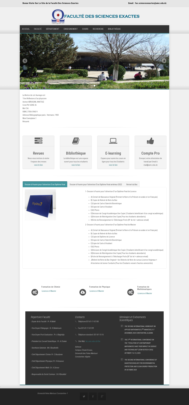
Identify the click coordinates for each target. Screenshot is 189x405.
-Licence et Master (48, 291)
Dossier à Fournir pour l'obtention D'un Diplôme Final (45, 184)
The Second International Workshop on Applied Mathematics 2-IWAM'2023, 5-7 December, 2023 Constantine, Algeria (140, 329)
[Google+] (102, 396)
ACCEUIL (26, 29)
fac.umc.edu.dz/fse (93, 341)
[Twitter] (84, 396)
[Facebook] (93, 396)
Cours (85, 29)
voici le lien (38, 165)
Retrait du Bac (132, 184)
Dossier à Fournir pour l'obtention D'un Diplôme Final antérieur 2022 (96, 184)
